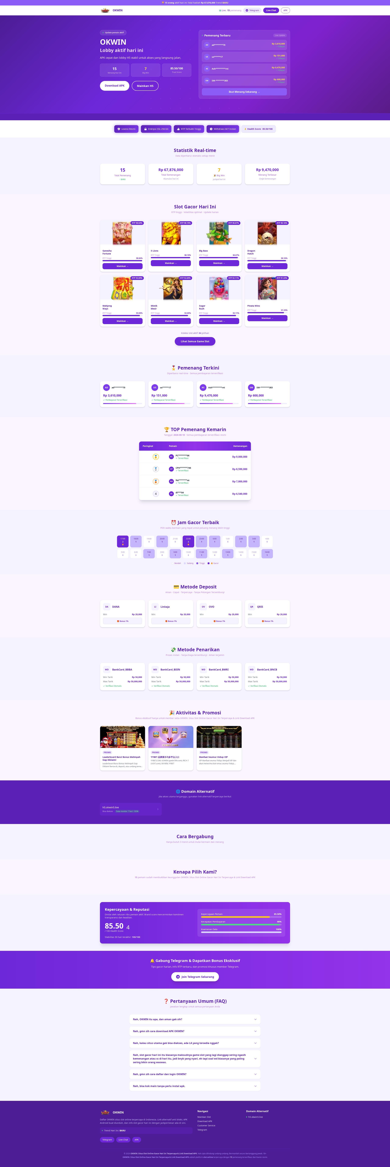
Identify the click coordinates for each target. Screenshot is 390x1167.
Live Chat (271, 10)
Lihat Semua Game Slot (195, 341)
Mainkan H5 (145, 86)
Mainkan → (123, 266)
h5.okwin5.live (255, 1116)
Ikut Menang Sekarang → (244, 91)
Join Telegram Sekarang (198, 977)
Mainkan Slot (204, 1116)
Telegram (254, 10)
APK (285, 10)
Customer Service (206, 1125)
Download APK (114, 85)
